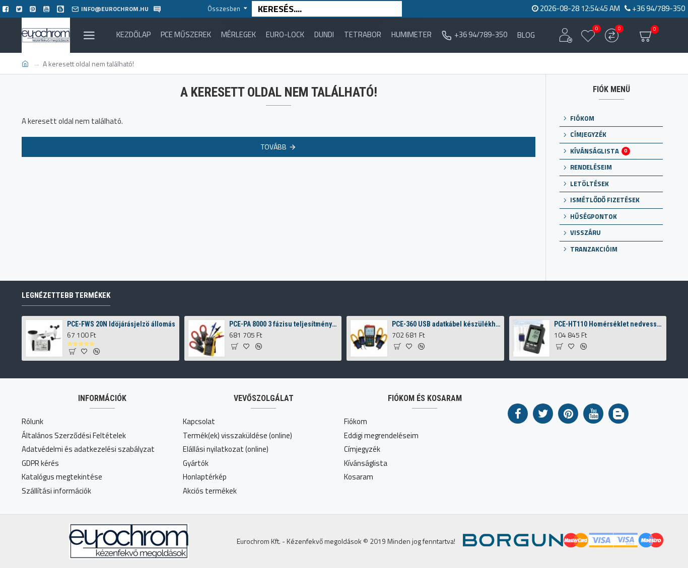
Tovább (274, 146)
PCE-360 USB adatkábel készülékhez (446, 324)
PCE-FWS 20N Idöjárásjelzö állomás (121, 324)
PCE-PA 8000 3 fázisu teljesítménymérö (283, 324)
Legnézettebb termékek (66, 295)
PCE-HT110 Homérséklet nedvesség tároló (608, 324)
